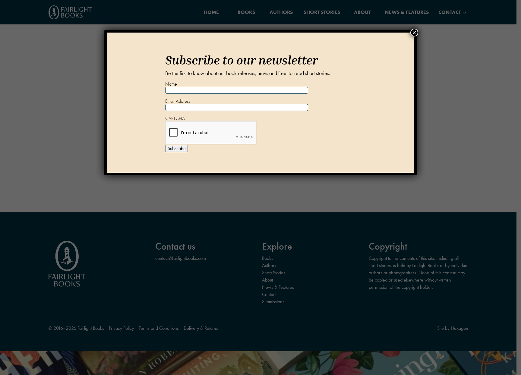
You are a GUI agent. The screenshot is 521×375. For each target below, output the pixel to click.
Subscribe (177, 148)
